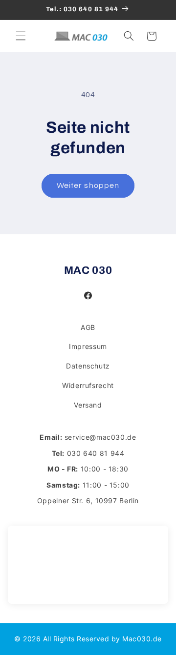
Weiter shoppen (88, 185)
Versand (88, 405)
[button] (20, 36)
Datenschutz (88, 366)
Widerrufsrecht (88, 385)
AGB (88, 327)
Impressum (88, 346)
